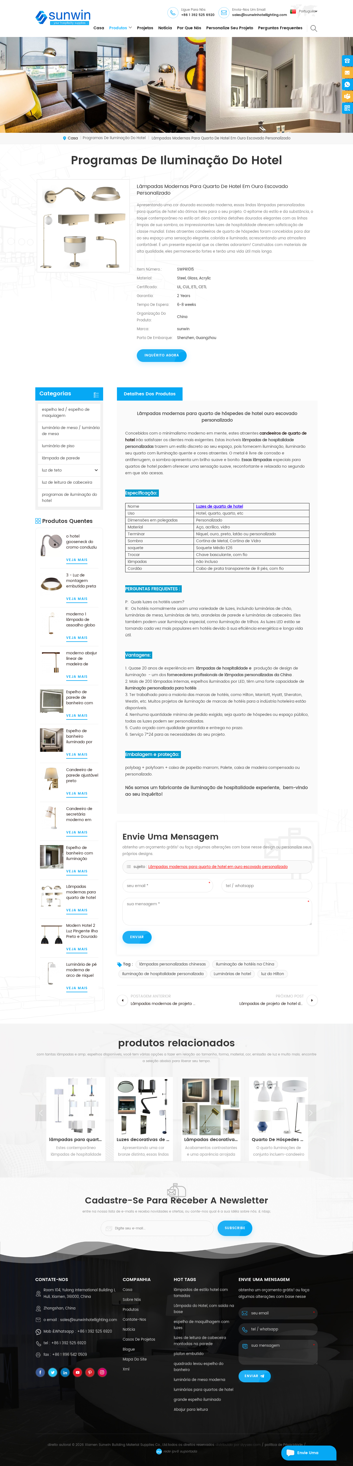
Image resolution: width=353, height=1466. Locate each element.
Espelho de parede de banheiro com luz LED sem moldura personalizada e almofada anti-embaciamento (81, 697)
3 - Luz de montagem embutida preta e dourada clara (81, 581)
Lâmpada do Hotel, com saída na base (204, 1309)
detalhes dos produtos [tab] (150, 394)
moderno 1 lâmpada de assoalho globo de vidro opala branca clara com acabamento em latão (82, 620)
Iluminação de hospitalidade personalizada (163, 974)
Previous (40, 1113)
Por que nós (189, 28)
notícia (165, 28)
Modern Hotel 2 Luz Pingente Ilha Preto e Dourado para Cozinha (82, 931)
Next (310, 1113)
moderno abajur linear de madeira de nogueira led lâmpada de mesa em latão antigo (81, 658)
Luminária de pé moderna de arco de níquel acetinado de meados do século (81, 970)
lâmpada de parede (61, 458)
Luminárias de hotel (232, 974)
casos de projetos (139, 1340)
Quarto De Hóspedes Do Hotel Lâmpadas (277, 1139)
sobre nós (132, 1300)
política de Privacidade (284, 1445)
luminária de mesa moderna (199, 1380)
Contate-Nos (134, 1320)
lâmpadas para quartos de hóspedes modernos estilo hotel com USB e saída (75, 1139)
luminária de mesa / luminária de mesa (71, 431)
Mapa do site (135, 1359)
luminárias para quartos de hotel (203, 1390)
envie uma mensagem (308, 1455)
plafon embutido (189, 1354)
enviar (251, 1376)
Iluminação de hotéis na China (245, 964)
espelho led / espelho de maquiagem (66, 412)
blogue (129, 1350)
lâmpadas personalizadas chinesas (172, 964)
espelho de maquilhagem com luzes (201, 1325)
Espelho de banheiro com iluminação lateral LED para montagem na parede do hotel (81, 853)
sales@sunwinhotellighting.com (259, 15)
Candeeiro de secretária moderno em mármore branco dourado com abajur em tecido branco (81, 814)
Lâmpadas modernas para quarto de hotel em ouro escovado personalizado (81, 892)
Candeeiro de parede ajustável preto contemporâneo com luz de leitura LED (82, 775)
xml (126, 1369)
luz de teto (52, 470)
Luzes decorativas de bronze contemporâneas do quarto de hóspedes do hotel (142, 1139)
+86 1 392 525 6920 (198, 15)
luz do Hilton (272, 974)
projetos (145, 28)
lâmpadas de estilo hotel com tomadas (201, 1293)
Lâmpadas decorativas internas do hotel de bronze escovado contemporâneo (210, 1139)
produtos (118, 28)
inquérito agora (162, 355)
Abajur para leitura (191, 1410)
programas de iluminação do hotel (69, 497)
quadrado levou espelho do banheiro (198, 1367)
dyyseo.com (250, 1445)
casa (98, 28)
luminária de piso (58, 446)
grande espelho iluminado (197, 1400)
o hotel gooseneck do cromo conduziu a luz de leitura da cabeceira (81, 542)
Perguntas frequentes (280, 28)
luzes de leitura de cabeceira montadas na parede (200, 1341)
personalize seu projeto (229, 28)
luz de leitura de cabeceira (67, 482)
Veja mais (77, 560)
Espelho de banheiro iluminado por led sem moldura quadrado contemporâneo (82, 736)
